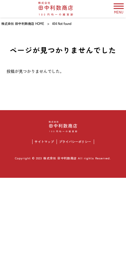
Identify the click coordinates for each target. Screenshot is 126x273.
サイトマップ (44, 141)
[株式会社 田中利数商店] (56, 8)
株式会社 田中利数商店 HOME (22, 23)
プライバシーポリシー (75, 141)
